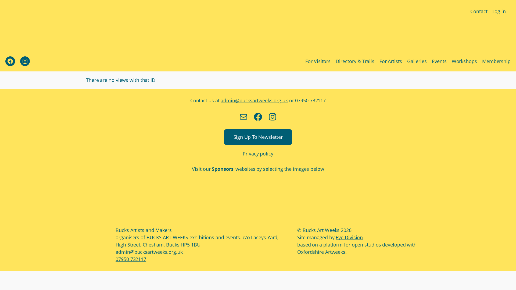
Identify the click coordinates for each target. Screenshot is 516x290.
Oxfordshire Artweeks (321, 252)
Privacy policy (258, 153)
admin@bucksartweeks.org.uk (254, 100)
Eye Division (349, 237)
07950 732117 (131, 259)
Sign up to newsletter (258, 137)
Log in (499, 11)
